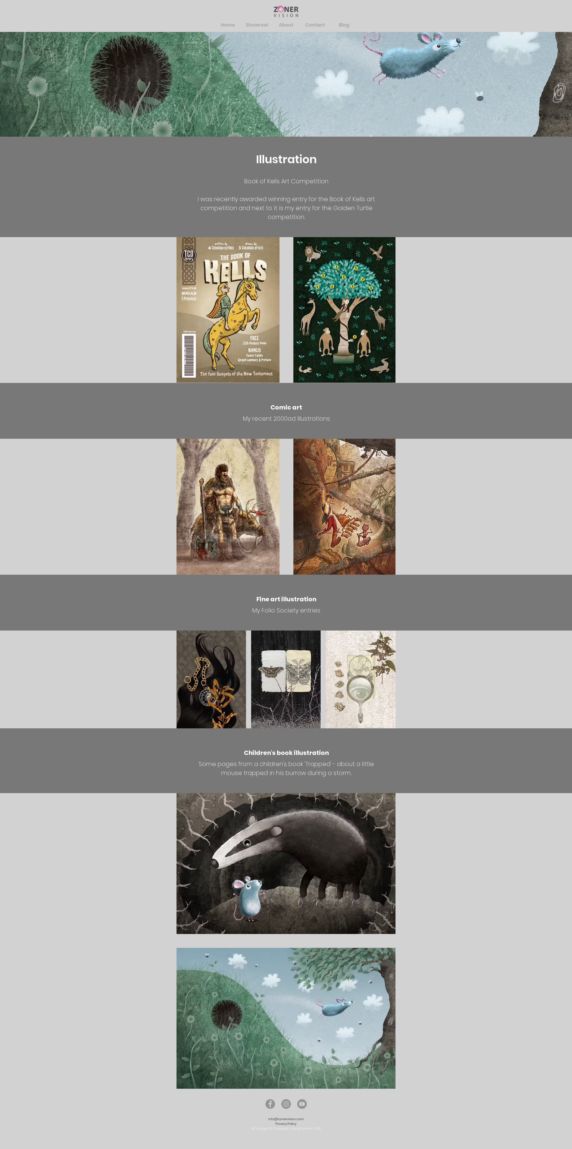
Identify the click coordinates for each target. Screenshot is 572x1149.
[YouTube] (302, 1104)
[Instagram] (286, 1104)
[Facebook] (270, 1104)
